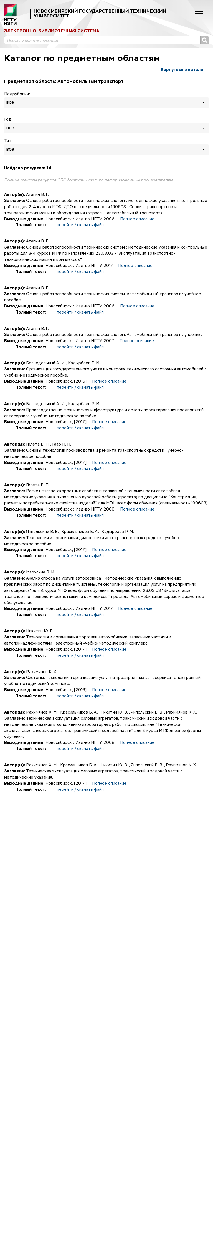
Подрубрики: (17, 94)
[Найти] (205, 40)
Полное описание (137, 219)
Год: (8, 120)
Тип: (8, 141)
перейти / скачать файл (80, 225)
